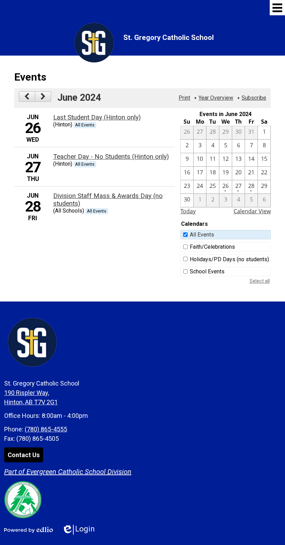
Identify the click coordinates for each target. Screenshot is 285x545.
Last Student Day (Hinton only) (97, 117)
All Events (202, 234)
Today (188, 211)
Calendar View (252, 211)
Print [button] (184, 97)
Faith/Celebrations (212, 246)
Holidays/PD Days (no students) (229, 259)
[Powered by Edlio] (28, 529)
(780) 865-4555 (46, 429)
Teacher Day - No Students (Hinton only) (111, 156)
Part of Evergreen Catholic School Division (67, 472)
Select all (260, 281)
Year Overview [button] (215, 97)
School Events (207, 271)
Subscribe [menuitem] (254, 97)
